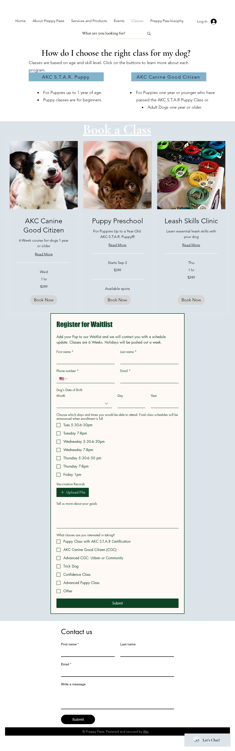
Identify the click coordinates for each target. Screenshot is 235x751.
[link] (43, 226)
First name (64, 352)
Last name (128, 352)
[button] (43, 300)
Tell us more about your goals (76, 503)
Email (125, 371)
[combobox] (84, 403)
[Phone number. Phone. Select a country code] (63, 379)
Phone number (67, 371)
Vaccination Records (70, 484)
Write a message (73, 684)
